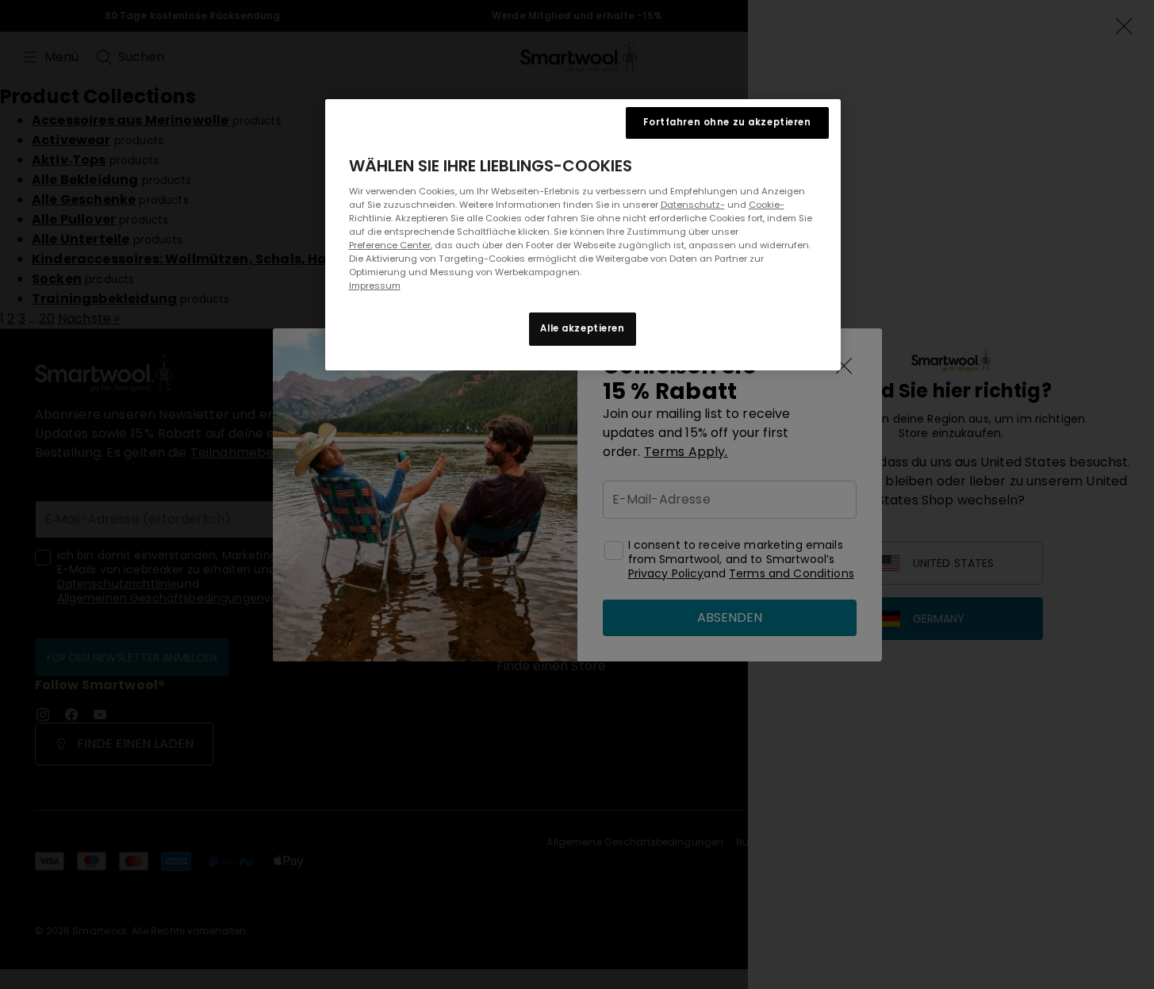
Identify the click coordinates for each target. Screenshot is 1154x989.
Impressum (375, 285)
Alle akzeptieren (582, 328)
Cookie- (766, 204)
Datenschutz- (693, 204)
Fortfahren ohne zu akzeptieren (727, 122)
